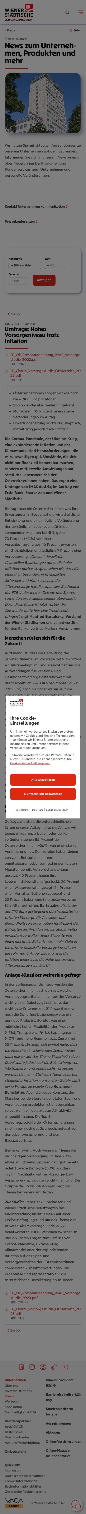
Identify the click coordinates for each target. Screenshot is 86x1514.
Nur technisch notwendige (43, 794)
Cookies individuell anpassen (30, 763)
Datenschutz (22, 810)
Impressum (37, 810)
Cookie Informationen (57, 810)
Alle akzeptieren (43, 780)
